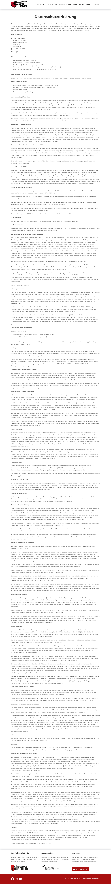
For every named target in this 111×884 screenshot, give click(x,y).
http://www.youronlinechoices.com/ (22, 277)
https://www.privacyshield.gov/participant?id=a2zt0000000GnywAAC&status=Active (37, 776)
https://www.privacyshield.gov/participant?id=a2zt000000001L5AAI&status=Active (37, 642)
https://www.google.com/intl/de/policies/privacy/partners (28, 679)
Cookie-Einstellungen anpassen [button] (20, 285)
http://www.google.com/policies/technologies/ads (32, 681)
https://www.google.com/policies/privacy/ (38, 750)
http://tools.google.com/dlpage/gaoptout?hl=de (25, 673)
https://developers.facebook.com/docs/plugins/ (25, 770)
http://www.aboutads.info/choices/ (58, 275)
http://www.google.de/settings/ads (81, 681)
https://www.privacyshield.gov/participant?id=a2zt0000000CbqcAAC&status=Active (37, 525)
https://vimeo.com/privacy (39, 741)
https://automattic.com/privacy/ (21, 531)
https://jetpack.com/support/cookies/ (41, 623)
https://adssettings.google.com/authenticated (71, 750)
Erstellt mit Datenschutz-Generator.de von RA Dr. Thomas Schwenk (31, 843)
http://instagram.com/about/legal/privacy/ (47, 840)
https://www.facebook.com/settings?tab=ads (42, 819)
